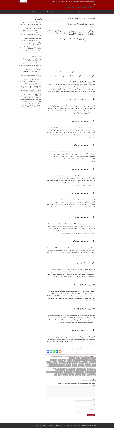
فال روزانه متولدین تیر (92, 370)
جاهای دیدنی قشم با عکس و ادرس (32, 38)
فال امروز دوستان (92, 363)
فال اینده (94, 364)
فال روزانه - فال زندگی (70, 366)
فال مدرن (84, 375)
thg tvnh (72, 358)
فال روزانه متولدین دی (71, 370)
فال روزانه (78, 366)
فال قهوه (94, 373)
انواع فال (86, 18)
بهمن (65, 359)
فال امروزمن (55, 363)
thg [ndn (84, 358)
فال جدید (68, 364)
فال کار (89, 373)
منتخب (37, 11)
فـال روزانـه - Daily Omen (75, 361)
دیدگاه (93, 385)
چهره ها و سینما (81, 11)
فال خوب (88, 366)
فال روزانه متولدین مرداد (79, 371)
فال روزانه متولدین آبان (52, 366)
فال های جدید (78, 375)
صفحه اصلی (92, 18)
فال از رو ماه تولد (62, 361)
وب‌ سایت (92, 409)
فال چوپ (94, 366)
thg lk (78, 358)
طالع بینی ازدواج (54, 359)
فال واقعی (65, 375)
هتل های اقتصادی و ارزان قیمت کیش (32, 22)
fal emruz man (68, 356)
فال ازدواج (55, 361)
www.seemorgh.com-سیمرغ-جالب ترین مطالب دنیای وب (84, 359)
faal (82, 356)
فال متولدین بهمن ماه (92, 375)
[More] (60, 351)
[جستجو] (19, 1)
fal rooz (54, 356)
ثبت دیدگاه (84, 26)
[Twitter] (51, 351)
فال (67, 361)
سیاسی (75, 11)
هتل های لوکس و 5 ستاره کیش (33, 28)
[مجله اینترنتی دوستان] (79, 6)
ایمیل (93, 404)
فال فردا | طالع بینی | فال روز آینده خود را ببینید (54, 371)
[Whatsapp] (54, 351)
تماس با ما (68, 1)
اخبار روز (88, 11)
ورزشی (60, 11)
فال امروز (49, 361)
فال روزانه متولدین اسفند (68, 368)
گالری (47, 11)
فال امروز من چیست (83, 363)
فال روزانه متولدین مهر (69, 371)
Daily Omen (88, 356)
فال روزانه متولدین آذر (92, 368)
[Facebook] (48, 351)
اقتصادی (65, 11)
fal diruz (76, 356)
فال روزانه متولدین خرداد (81, 370)
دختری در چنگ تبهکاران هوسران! (33, 50)
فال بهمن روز (88, 364)
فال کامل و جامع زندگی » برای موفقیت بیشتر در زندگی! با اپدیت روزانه (73, 373)
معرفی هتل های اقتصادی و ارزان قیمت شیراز (30, 40)
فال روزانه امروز (61, 366)
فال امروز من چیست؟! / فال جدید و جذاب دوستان (69, 363)
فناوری (51, 11)
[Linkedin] (57, 351)
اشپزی (55, 11)
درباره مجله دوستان (56, 1)
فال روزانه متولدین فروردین (91, 371)
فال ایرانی (49, 363)
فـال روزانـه (85, 361)
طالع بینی (60, 359)
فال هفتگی (71, 375)
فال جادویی (74, 364)
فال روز (83, 366)
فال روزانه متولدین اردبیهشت (80, 368)
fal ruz (94, 358)
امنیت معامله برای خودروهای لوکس (32, 84)
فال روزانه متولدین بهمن (58, 368)
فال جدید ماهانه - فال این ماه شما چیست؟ (57, 364)
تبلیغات (62, 1)
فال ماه (57, 373)
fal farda (60, 356)
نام (93, 399)
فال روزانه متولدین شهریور (60, 370)
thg (89, 358)
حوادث (70, 11)
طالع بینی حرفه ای (92, 361)
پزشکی (42, 11)
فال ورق (60, 375)
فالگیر (56, 375)
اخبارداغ (93, 11)
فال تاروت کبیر (81, 364)
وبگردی (33, 11)
